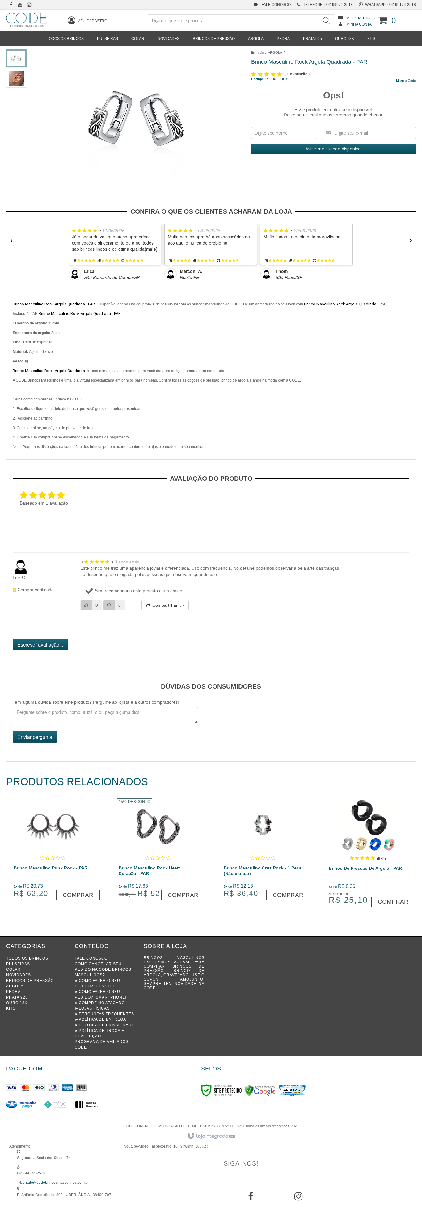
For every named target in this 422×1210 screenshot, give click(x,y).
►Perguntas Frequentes (104, 1014)
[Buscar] (326, 21)
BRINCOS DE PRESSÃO (30, 980)
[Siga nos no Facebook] (10, 5)
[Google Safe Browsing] (260, 1090)
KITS (10, 1008)
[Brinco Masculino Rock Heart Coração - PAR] (158, 850)
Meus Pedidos (360, 18)
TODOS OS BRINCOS (27, 958)
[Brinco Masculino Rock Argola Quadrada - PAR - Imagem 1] (16, 58)
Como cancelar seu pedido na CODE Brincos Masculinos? (103, 969)
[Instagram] (298, 1198)
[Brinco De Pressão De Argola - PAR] (368, 854)
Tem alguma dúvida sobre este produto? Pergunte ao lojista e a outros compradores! (96, 702)
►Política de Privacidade (104, 1025)
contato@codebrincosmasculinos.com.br (55, 1182)
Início (260, 52)
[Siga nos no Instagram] (29, 5)
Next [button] (413, 241)
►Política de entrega (100, 1019)
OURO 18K (16, 1003)
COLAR (13, 969)
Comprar (78, 895)
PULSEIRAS (18, 964)
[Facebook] (251, 1198)
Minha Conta (359, 24)
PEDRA (13, 992)
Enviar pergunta (34, 736)
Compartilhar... (166, 605)
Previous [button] (9, 241)
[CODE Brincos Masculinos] (26, 20)
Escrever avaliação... (40, 644)
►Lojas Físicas (92, 1008)
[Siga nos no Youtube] (20, 5)
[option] (116, 252)
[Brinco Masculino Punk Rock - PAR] (53, 850)
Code (412, 80)
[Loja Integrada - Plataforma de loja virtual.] (211, 1136)
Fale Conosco (276, 4)
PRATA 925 (17, 997)
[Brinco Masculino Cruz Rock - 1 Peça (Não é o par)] (263, 850)
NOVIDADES (18, 975)
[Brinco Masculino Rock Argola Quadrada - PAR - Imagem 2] (16, 78)
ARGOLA (275, 52)
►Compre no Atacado (100, 1003)
